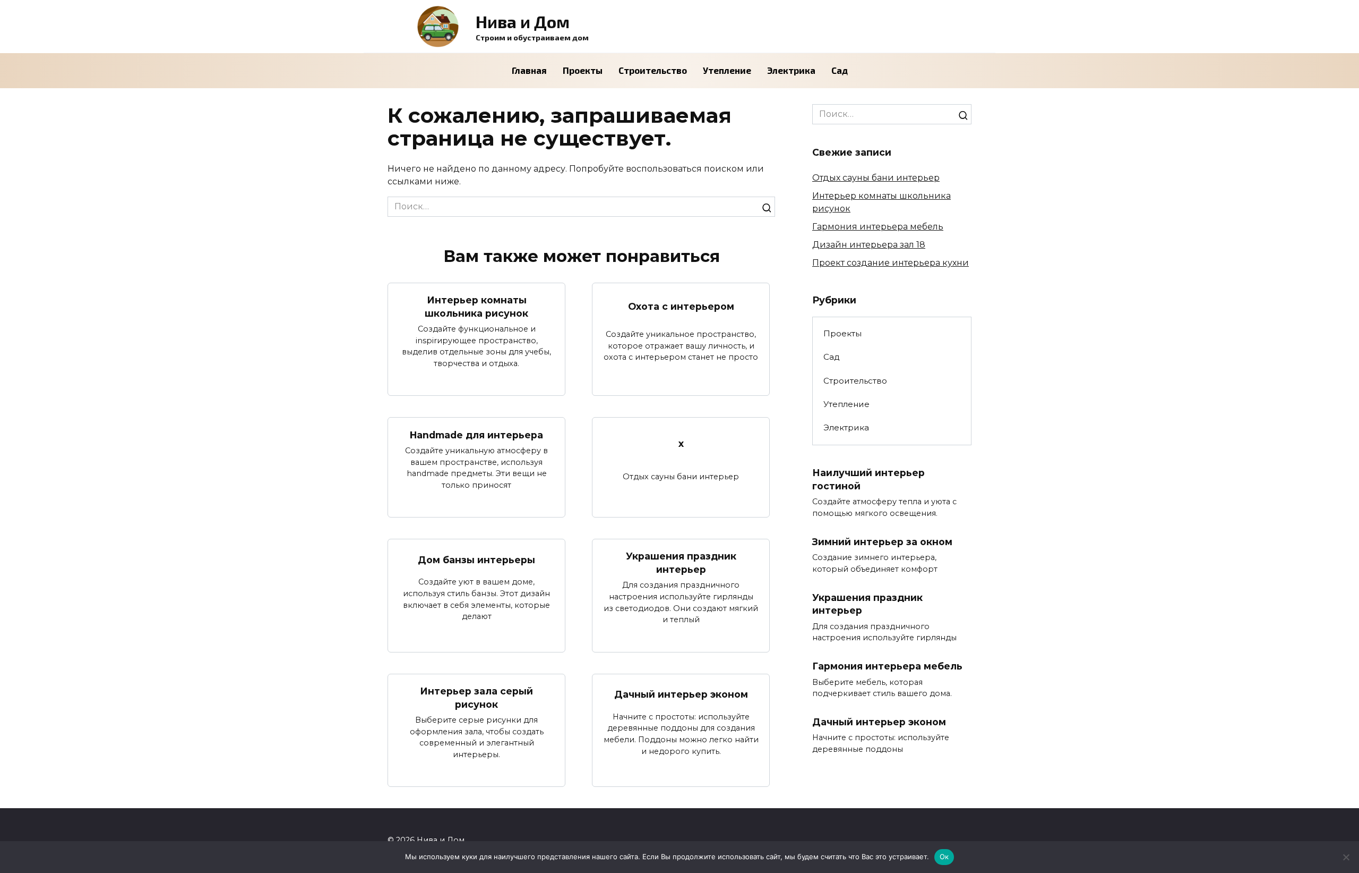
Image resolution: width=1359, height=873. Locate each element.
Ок (944, 856)
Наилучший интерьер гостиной (868, 479)
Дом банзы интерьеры (476, 559)
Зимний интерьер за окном (882, 541)
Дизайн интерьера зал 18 (868, 245)
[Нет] (1345, 857)
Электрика (791, 70)
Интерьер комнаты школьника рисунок (476, 306)
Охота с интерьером (681, 305)
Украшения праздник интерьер (681, 562)
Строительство (652, 70)
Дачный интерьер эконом (681, 694)
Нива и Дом (523, 21)
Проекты (583, 70)
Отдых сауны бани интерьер (876, 178)
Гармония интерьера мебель (877, 227)
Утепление (727, 70)
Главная (529, 70)
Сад (839, 70)
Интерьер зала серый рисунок (476, 697)
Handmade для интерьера (476, 434)
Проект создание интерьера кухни (890, 263)
